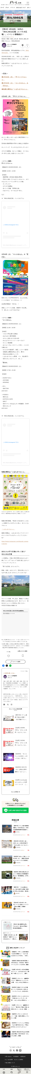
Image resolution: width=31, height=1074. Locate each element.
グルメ (7, 7)
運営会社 (23, 1056)
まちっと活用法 (19, 1059)
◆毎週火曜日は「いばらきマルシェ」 (15, 89)
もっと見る (14, 791)
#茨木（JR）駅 (14, 38)
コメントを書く (17, 661)
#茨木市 (4, 38)
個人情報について (10, 1062)
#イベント (7, 40)
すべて (2, 7)
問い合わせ (9, 1056)
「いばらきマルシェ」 (8, 529)
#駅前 (8, 38)
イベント (12, 7)
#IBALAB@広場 (15, 40)
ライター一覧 (24, 671)
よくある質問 (9, 1059)
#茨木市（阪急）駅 (23, 38)
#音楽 (3, 40)
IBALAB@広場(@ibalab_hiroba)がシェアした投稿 (16, 245)
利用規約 (16, 1056)
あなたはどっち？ (21, 7)
